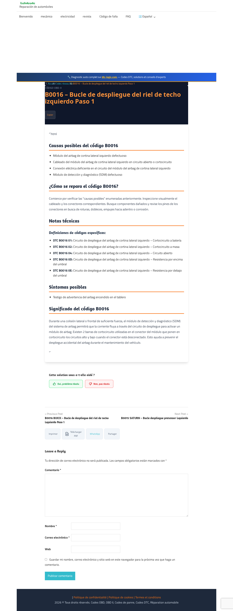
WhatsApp (95, 433)
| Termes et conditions (147, 597)
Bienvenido (26, 16)
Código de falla (108, 16)
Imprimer (53, 433)
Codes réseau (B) (63, 83)
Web (48, 549)
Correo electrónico (57, 537)
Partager (112, 433)
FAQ (128, 16)
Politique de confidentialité (90, 597)
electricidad (68, 16)
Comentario (53, 470)
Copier (50, 114)
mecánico (46, 16)
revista (87, 16)
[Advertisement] (116, 47)
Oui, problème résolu (68, 384)
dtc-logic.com (110, 77)
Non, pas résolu (101, 384)
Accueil (51, 83)
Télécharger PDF (76, 434)
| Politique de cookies (120, 597)
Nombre (51, 526)
